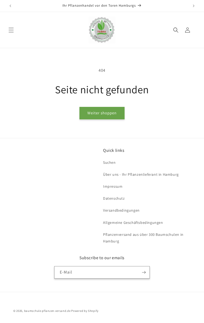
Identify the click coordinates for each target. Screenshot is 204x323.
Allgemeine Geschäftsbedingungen (133, 222)
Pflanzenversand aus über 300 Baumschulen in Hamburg (143, 238)
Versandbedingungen (121, 210)
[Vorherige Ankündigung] (10, 6)
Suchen (109, 162)
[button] (11, 30)
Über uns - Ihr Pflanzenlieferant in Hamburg (141, 174)
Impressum (112, 186)
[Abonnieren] (144, 272)
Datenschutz (114, 198)
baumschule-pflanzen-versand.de (47, 311)
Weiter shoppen (102, 112)
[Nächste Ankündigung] (193, 6)
